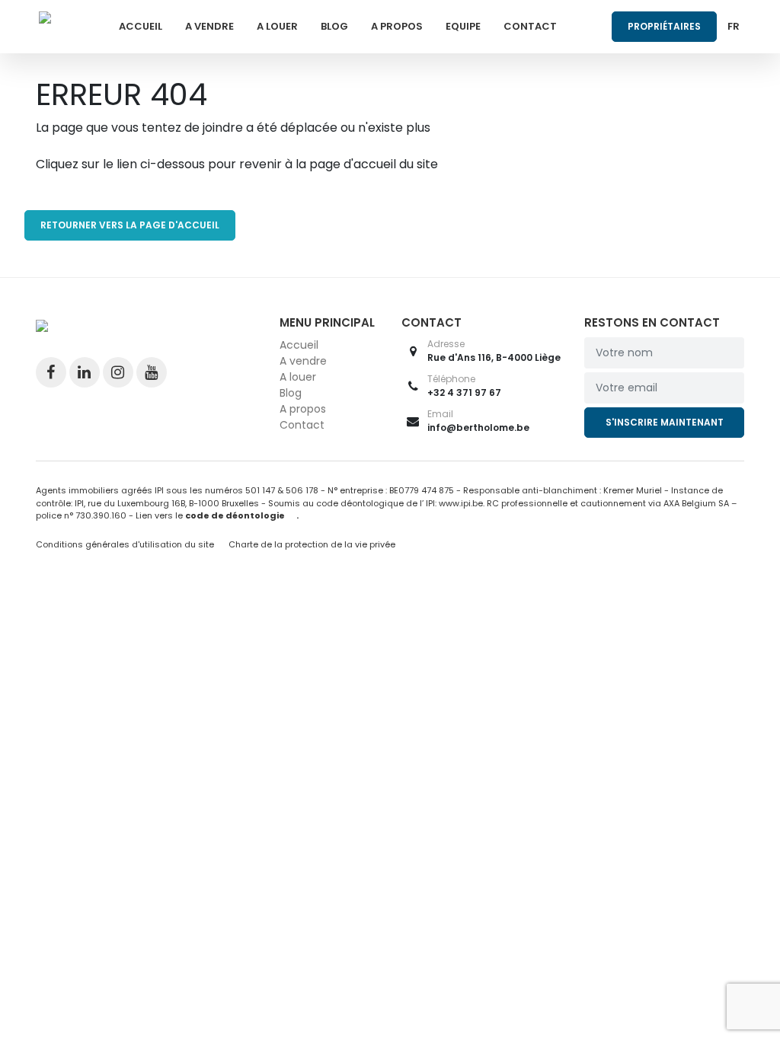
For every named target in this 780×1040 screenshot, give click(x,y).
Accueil (140, 26)
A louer (277, 26)
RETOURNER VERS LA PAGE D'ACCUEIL (129, 225)
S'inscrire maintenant (665, 422)
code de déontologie (235, 515)
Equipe (463, 26)
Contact (530, 26)
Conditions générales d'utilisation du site (125, 544)
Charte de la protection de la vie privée (312, 544)
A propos (397, 26)
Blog (334, 26)
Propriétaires (664, 26)
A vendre (209, 26)
